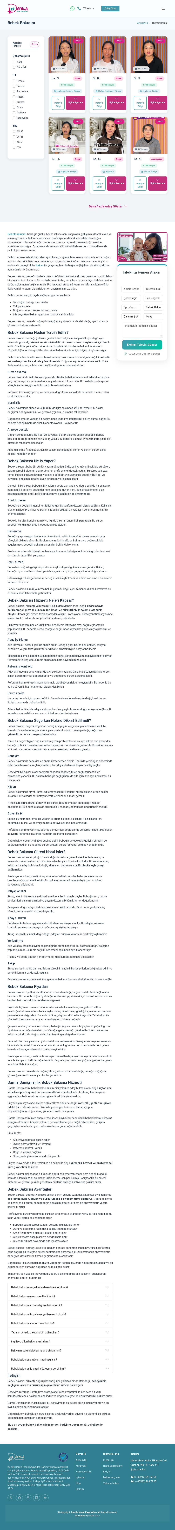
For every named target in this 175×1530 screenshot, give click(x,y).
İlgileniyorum (75, 102)
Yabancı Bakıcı (111, 1483)
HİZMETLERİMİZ (83, 1471)
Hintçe (20, 81)
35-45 (20, 136)
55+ (19, 147)
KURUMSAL (81, 1466)
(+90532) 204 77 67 (145, 1481)
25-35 (20, 131)
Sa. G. (97, 159)
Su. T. (56, 159)
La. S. (56, 78)
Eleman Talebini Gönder (142, 344)
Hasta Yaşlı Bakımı (113, 1466)
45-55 (20, 142)
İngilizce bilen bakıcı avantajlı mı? (31, 1341)
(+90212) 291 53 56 (145, 1477)
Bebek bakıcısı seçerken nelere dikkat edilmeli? (39, 1287)
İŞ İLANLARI (80, 1477)
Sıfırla (34, 44)
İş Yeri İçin (108, 1460)
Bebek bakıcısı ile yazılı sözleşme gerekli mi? (38, 1368)
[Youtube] (45, 1497)
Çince (20, 107)
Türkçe (20, 102)
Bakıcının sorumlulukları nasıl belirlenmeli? (36, 1350)
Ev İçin (106, 1471)
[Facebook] (19, 1497)
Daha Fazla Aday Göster (106, 206)
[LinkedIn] (36, 1497)
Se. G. (138, 159)
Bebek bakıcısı (17, 234)
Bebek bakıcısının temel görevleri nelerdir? (36, 1305)
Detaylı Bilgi (58, 104)
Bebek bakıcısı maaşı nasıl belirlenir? (33, 1296)
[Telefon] (79, 8)
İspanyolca (23, 118)
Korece (20, 86)
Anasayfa (142, 22)
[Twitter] (11, 1497)
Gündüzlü (22, 67)
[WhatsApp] (72, 8)
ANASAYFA (81, 1460)
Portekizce (23, 91)
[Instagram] (28, 1497)
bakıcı (39, 265)
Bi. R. (96, 78)
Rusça (20, 96)
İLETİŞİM (80, 1489)
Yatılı (19, 62)
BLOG (78, 1483)
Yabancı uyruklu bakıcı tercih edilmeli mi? (35, 1332)
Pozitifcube (94, 1515)
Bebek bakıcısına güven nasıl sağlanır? (34, 1359)
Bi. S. (137, 78)
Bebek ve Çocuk (111, 1477)
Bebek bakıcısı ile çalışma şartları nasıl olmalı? (38, 1314)
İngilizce (21, 112)
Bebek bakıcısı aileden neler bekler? (32, 1323)
